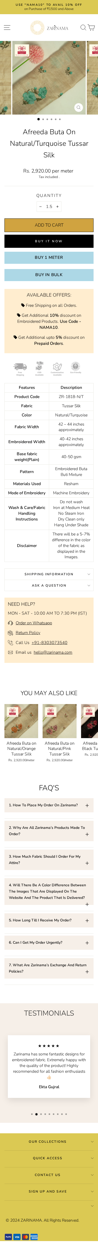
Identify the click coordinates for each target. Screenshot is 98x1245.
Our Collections (48, 1141)
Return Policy (28, 633)
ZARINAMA (31, 1220)
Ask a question (49, 585)
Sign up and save (48, 1191)
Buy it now (49, 241)
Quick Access (47, 1158)
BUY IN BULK (49, 275)
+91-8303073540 (49, 643)
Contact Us (48, 1175)
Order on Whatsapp (34, 623)
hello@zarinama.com (53, 652)
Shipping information (49, 574)
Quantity (49, 195)
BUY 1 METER (49, 257)
